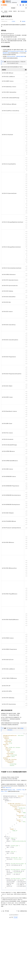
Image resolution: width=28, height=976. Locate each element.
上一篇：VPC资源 (5, 911)
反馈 (16, 917)
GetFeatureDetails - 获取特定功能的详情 (16, 56)
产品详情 (13, 21)
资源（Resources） (7, 787)
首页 (2, 11)
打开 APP (24, 1)
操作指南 (10, 11)
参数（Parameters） (21, 11)
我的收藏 (23, 21)
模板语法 (15, 11)
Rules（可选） (4, 791)
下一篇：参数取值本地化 (21, 911)
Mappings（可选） (11, 789)
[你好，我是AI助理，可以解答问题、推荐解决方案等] (20, 5)
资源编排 (5, 11)
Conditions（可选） (21, 789)
